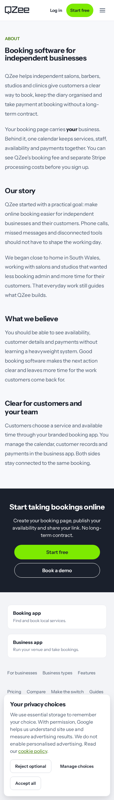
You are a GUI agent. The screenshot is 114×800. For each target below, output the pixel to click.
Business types (57, 673)
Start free (79, 10)
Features (86, 673)
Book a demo (57, 570)
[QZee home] (17, 10)
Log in (56, 10)
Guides (96, 691)
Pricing (14, 691)
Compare (36, 691)
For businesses (22, 673)
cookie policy (32, 751)
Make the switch (67, 691)
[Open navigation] (102, 10)
